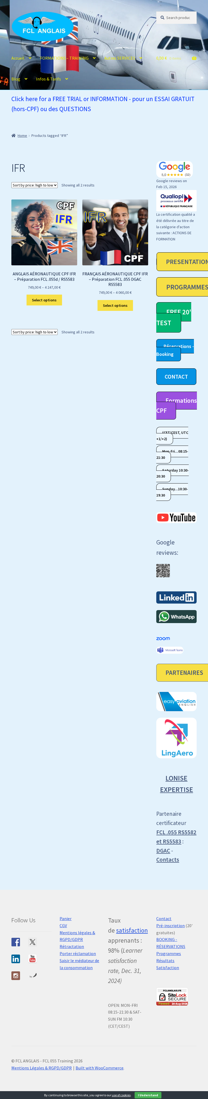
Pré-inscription (170, 925)
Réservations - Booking (175, 350)
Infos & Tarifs (48, 79)
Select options (44, 300)
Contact (163, 918)
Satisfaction (167, 967)
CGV (63, 925)
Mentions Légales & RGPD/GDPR (41, 1068)
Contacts (167, 859)
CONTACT (176, 376)
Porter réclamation (78, 953)
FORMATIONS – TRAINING (64, 58)
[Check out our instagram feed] (15, 975)
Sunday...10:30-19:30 (172, 492)
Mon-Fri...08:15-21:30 (172, 454)
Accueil (17, 58)
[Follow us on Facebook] (15, 942)
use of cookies (121, 1095)
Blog (15, 79)
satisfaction (132, 930)
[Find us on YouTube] (32, 959)
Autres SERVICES (119, 58)
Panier (66, 918)
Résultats (165, 960)
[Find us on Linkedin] (15, 959)
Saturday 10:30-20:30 (172, 473)
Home (22, 135)
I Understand (148, 1095)
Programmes (168, 953)
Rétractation (72, 946)
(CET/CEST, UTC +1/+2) (172, 435)
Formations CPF (176, 405)
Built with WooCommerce (99, 1068)
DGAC (163, 850)
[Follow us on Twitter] (32, 942)
